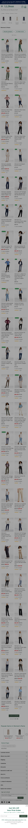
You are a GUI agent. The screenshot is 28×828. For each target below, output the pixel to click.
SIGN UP (23, 816)
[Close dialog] (26, 805)
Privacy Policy (14, 823)
